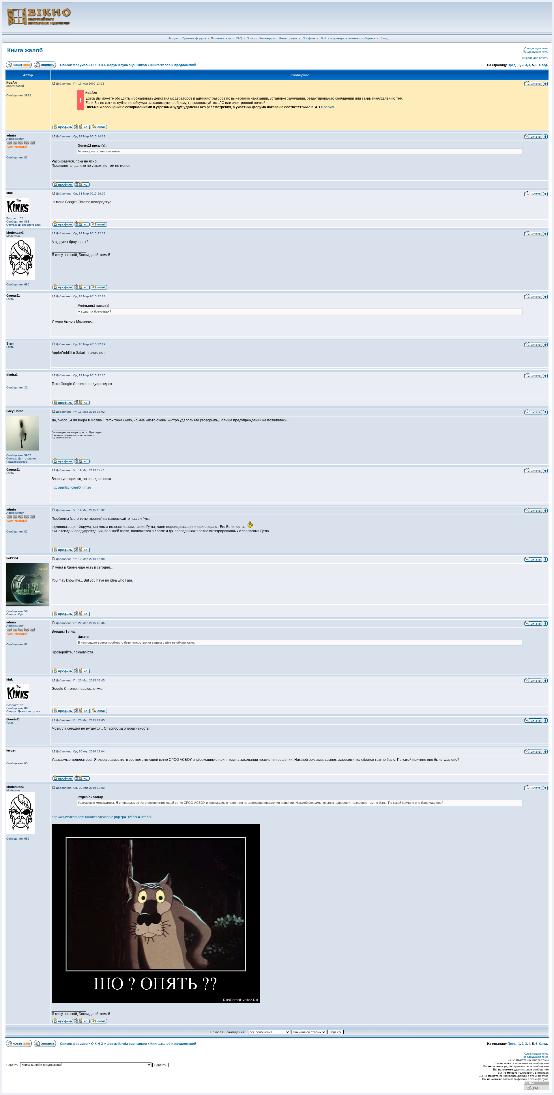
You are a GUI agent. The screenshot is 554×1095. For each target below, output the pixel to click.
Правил (327, 107)
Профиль (309, 38)
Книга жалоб (25, 50)
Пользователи (221, 38)
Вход (384, 38)
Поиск (251, 38)
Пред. (512, 65)
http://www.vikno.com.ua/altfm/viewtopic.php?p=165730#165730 (102, 817)
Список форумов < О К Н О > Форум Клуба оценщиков (103, 65)
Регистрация (288, 38)
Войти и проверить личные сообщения (348, 38)
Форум (173, 38)
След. (543, 65)
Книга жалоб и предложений (173, 65)
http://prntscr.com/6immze (71, 487)
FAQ (239, 38)
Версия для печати (535, 57)
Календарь (267, 38)
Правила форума (194, 38)
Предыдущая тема (536, 51)
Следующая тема (536, 48)
